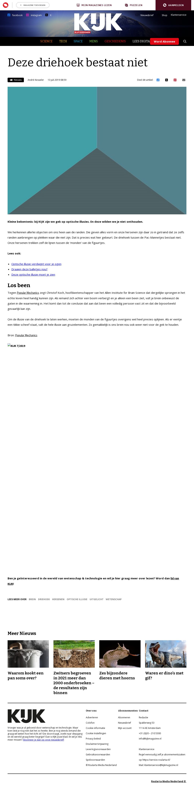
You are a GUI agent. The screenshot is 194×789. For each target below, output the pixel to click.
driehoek (44, 599)
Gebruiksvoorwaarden (98, 754)
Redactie (143, 717)
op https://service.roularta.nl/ (154, 759)
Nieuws (17, 79)
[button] (173, 5)
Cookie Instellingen (96, 733)
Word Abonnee (164, 41)
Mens (93, 41)
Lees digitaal (143, 41)
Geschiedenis (115, 41)
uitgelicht (96, 599)
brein (32, 599)
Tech (63, 41)
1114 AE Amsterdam (150, 728)
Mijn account (124, 728)
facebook (17, 15)
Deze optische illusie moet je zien (33, 274)
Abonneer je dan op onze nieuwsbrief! (43, 739)
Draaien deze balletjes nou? (29, 269)
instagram (36, 15)
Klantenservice (178, 14)
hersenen (58, 599)
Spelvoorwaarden (95, 759)
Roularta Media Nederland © (168, 781)
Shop (164, 15)
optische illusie (77, 599)
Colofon (90, 722)
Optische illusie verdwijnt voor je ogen (36, 264)
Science (46, 41)
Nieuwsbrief (147, 15)
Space (78, 41)
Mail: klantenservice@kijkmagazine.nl (158, 765)
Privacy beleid (93, 738)
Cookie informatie (95, 728)
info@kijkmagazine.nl (150, 738)
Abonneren (124, 717)
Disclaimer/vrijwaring (97, 744)
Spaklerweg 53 (146, 722)
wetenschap (114, 599)
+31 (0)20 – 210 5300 (150, 733)
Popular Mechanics (28, 293)
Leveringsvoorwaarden (98, 749)
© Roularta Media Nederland (101, 765)
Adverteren (92, 717)
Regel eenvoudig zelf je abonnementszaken (162, 754)
